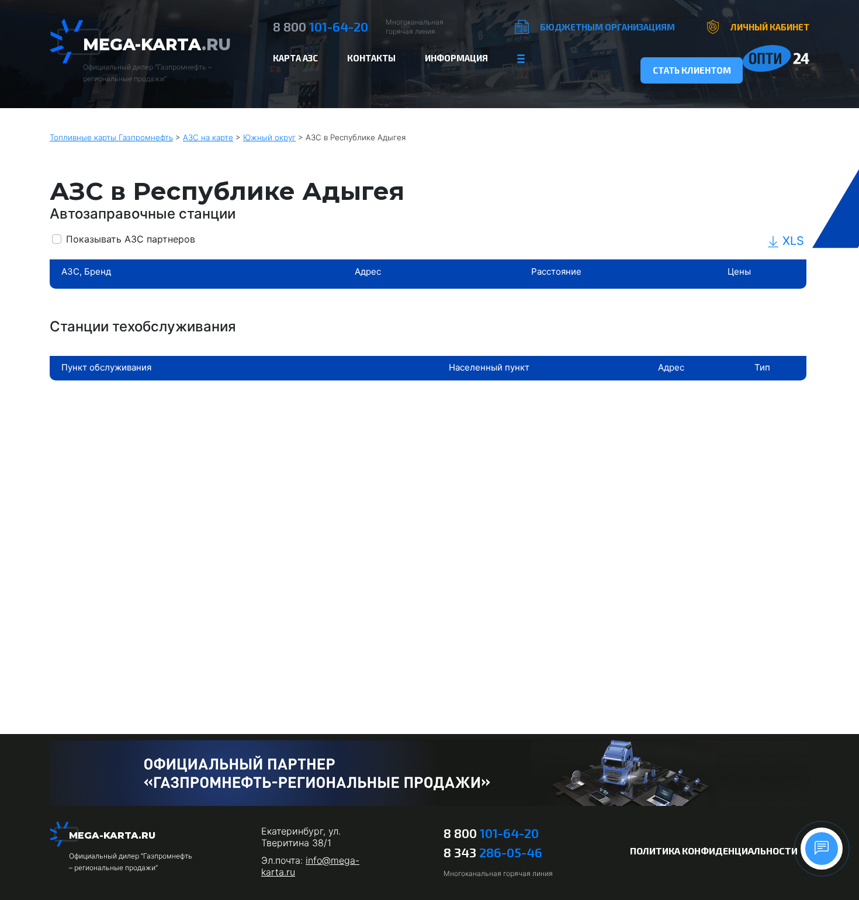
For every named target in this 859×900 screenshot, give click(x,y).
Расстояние (556, 271)
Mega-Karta (157, 44)
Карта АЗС (295, 58)
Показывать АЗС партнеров (130, 239)
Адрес (368, 271)
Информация (456, 58)
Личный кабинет (769, 27)
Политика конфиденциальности (714, 850)
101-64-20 (320, 26)
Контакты (371, 58)
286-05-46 (493, 852)
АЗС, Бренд (86, 271)
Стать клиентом (692, 70)
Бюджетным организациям (607, 27)
